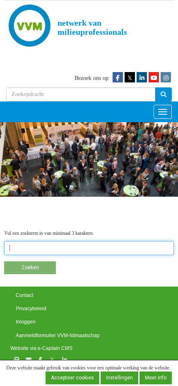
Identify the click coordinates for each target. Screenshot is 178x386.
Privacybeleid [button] (31, 308)
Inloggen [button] (26, 322)
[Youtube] (154, 78)
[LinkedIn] (142, 78)
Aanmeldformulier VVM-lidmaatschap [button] (58, 335)
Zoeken (30, 267)
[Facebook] (118, 78)
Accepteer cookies (72, 378)
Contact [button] (24, 295)
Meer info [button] (155, 378)
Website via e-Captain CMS (41, 348)
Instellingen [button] (119, 378)
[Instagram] (166, 78)
